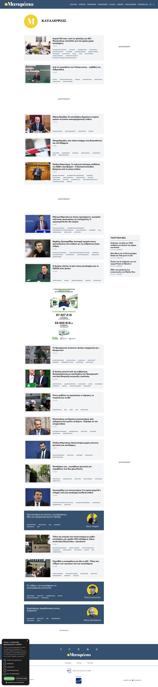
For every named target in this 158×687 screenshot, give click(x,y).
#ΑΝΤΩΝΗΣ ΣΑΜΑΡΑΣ (58, 181)
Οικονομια (91, 4)
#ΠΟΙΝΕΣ (90, 131)
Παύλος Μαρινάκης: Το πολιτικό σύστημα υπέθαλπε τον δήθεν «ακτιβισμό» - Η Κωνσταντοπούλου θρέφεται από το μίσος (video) (76, 166)
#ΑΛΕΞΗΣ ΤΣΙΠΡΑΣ (67, 81)
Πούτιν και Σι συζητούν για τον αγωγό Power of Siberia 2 (123, 262)
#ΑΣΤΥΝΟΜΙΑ (98, 479)
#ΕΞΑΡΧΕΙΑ (75, 153)
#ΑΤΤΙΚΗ (86, 550)
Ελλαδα (112, 4)
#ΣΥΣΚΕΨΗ (72, 49)
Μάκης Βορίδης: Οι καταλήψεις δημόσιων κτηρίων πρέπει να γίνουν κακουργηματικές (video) (76, 118)
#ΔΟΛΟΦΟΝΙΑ (56, 177)
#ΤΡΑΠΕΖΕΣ (69, 51)
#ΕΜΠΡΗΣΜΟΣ (66, 153)
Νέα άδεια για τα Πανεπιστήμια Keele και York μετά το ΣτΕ (124, 254)
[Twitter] (79, 649)
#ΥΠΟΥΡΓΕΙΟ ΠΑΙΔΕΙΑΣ (72, 55)
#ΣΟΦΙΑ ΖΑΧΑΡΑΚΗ (58, 55)
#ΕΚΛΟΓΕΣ (65, 179)
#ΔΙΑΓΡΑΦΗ (93, 431)
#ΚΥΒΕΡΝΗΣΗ (79, 362)
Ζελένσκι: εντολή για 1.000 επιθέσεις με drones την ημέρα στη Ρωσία (123, 245)
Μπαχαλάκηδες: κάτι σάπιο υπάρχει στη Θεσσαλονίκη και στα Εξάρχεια (77, 141)
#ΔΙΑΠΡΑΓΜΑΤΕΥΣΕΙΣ (69, 384)
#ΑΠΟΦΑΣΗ (56, 362)
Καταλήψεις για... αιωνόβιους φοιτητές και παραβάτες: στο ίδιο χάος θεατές (72, 467)
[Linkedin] (88, 649)
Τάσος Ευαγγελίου (92, 597)
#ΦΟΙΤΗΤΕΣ (84, 431)
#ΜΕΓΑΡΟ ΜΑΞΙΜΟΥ (58, 51)
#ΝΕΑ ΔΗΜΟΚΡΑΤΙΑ (70, 131)
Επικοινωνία (90, 663)
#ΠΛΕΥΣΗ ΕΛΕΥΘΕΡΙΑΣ (33, 597)
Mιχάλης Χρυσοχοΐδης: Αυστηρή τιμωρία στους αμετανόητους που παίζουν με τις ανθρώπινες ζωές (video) (76, 243)
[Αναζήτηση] (153, 4)
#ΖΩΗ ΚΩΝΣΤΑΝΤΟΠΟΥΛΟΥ (90, 179)
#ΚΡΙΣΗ (90, 384)
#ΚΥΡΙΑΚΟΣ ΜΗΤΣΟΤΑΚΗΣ (59, 49)
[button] (15, 682)
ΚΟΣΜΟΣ (119, 249)
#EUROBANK (56, 53)
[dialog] (15, 662)
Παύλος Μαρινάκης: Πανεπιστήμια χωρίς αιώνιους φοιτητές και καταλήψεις (75, 444)
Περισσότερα (64, 630)
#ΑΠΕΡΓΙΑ (88, 280)
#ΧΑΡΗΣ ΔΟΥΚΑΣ (57, 280)
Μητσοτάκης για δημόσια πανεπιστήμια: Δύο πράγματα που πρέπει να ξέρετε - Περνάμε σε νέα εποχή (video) (75, 421)
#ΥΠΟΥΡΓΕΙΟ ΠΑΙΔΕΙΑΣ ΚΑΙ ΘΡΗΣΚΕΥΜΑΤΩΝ (64, 57)
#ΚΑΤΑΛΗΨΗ (81, 360)
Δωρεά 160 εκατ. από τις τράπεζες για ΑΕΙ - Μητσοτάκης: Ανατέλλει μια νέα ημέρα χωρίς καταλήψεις (73, 40)
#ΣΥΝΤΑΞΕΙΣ (77, 232)
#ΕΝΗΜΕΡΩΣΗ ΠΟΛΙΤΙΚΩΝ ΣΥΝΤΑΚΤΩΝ (63, 230)
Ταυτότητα (79, 663)
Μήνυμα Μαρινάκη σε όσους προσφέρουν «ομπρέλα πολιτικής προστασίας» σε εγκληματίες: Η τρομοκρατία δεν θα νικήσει (76, 219)
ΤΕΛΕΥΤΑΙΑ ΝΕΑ (118, 238)
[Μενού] (150, 4)
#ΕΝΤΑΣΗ (64, 386)
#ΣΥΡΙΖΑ (60, 595)
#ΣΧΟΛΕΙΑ (76, 575)
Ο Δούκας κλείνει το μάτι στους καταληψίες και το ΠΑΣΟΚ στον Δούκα (76, 267)
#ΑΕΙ (76, 409)
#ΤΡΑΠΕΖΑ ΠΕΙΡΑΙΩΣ (80, 51)
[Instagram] (69, 649)
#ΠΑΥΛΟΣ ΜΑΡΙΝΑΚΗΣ (58, 175)
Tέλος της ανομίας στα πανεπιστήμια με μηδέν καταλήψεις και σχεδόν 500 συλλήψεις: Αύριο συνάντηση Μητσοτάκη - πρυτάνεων (74, 539)
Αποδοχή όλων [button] (9, 678)
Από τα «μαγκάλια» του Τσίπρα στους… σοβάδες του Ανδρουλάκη (77, 68)
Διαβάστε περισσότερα (18, 656)
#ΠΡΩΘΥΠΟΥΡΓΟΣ (67, 433)
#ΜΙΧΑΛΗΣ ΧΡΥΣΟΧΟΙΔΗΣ (59, 252)
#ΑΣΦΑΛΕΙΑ (67, 575)
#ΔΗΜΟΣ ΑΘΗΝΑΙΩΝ (77, 280)
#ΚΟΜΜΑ (69, 181)
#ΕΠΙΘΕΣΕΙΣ (90, 175)
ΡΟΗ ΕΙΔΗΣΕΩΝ (130, 4)
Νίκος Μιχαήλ (92, 526)
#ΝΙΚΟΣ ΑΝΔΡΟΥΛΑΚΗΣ (66, 79)
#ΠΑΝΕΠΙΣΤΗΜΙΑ (82, 49)
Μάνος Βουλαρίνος (92, 620)
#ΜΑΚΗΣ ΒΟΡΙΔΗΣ (57, 131)
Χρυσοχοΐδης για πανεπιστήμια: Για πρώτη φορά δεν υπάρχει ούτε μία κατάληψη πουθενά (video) (77, 491)
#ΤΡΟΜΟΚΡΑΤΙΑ (70, 254)
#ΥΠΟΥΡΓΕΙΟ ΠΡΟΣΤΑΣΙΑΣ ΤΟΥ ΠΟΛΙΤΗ (79, 252)
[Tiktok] (96, 649)
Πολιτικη (73, 4)
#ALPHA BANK (66, 53)
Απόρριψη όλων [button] (21, 678)
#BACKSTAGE (89, 362)
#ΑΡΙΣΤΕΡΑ (90, 177)
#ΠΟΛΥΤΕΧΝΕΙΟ (89, 53)
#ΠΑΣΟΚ (55, 79)
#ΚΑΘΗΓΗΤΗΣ (56, 481)
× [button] (27, 641)
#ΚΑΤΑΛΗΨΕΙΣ (93, 49)
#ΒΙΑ (99, 230)
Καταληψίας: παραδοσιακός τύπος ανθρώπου (43, 609)
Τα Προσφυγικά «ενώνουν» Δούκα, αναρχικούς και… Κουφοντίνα (76, 349)
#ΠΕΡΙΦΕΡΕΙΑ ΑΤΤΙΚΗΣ (67, 362)
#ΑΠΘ (80, 53)
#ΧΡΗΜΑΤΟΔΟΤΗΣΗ (58, 457)
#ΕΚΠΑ (74, 53)
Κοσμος (120, 4)
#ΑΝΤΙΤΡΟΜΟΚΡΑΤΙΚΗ (83, 254)
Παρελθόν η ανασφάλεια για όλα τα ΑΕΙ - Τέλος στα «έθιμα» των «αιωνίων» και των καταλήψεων (76, 562)
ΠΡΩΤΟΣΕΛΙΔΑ (143, 4)
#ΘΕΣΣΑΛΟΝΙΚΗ (85, 153)
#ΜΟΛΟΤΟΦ (56, 153)
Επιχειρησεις (103, 4)
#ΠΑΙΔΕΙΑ (77, 79)
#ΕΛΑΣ (38, 620)
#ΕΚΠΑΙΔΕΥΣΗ (30, 526)
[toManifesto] (19, 4)
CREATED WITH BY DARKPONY (132, 680)
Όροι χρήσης (68, 663)
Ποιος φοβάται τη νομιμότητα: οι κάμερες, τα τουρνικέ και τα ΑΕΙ (73, 396)
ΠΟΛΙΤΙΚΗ (120, 258)
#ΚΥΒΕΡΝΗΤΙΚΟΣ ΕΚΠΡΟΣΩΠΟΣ (75, 175)
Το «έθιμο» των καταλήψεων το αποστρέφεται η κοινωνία (42, 586)
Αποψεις (82, 4)
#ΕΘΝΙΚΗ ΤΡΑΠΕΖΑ (93, 51)
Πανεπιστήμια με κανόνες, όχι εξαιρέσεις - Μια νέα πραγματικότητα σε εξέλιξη (47, 515)
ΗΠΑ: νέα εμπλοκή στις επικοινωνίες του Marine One (123, 271)
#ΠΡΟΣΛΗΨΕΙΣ (98, 79)
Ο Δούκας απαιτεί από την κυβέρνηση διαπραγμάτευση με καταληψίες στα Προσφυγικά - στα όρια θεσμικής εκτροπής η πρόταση (76, 373)
